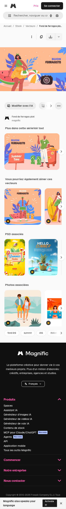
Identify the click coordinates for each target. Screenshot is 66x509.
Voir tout (38, 128)
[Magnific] (33, 354)
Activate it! (49, 503)
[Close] (61, 503)
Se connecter (52, 5)
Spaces (8, 405)
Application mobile (14, 445)
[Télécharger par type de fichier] (58, 36)
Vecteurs (30, 26)
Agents (13, 437)
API (6, 441)
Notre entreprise (15, 470)
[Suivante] (51, 105)
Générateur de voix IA (16, 423)
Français (33, 383)
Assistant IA (10, 410)
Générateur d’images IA (17, 414)
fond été (12, 332)
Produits (9, 399)
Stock (18, 26)
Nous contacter (14, 481)
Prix (36, 5)
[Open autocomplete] (8, 15)
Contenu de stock (14, 428)
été (41, 332)
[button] (33, 384)
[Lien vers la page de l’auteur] (7, 119)
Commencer (12, 460)
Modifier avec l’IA (22, 105)
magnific (16, 120)
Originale (24, 49)
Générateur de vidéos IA (18, 419)
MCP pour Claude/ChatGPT (25, 432)
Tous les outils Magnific (17, 450)
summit (28, 332)
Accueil (7, 26)
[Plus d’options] (31, 36)
